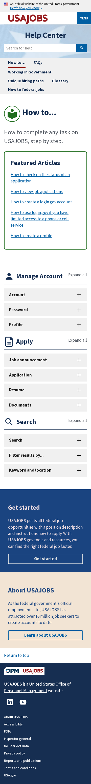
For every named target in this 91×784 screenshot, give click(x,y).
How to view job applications (37, 191)
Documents (20, 405)
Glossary (60, 80)
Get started (45, 558)
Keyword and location (30, 470)
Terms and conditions (20, 768)
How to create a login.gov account (41, 202)
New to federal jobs (26, 89)
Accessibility (13, 724)
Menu (84, 18)
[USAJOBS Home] (42, 18)
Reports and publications (22, 760)
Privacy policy (14, 753)
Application (20, 375)
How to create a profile (31, 235)
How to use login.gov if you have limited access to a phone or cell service (40, 219)
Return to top (16, 655)
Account (17, 295)
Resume (17, 390)
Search (15, 440)
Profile (15, 324)
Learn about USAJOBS (45, 635)
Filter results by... (26, 455)
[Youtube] (23, 705)
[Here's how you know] (45, 6)
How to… (17, 62)
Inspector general (17, 738)
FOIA (7, 731)
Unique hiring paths (26, 80)
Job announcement (28, 360)
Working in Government (30, 71)
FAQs (38, 62)
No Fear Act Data (16, 746)
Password (18, 309)
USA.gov (10, 775)
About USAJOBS (16, 717)
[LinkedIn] (10, 705)
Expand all (77, 275)
